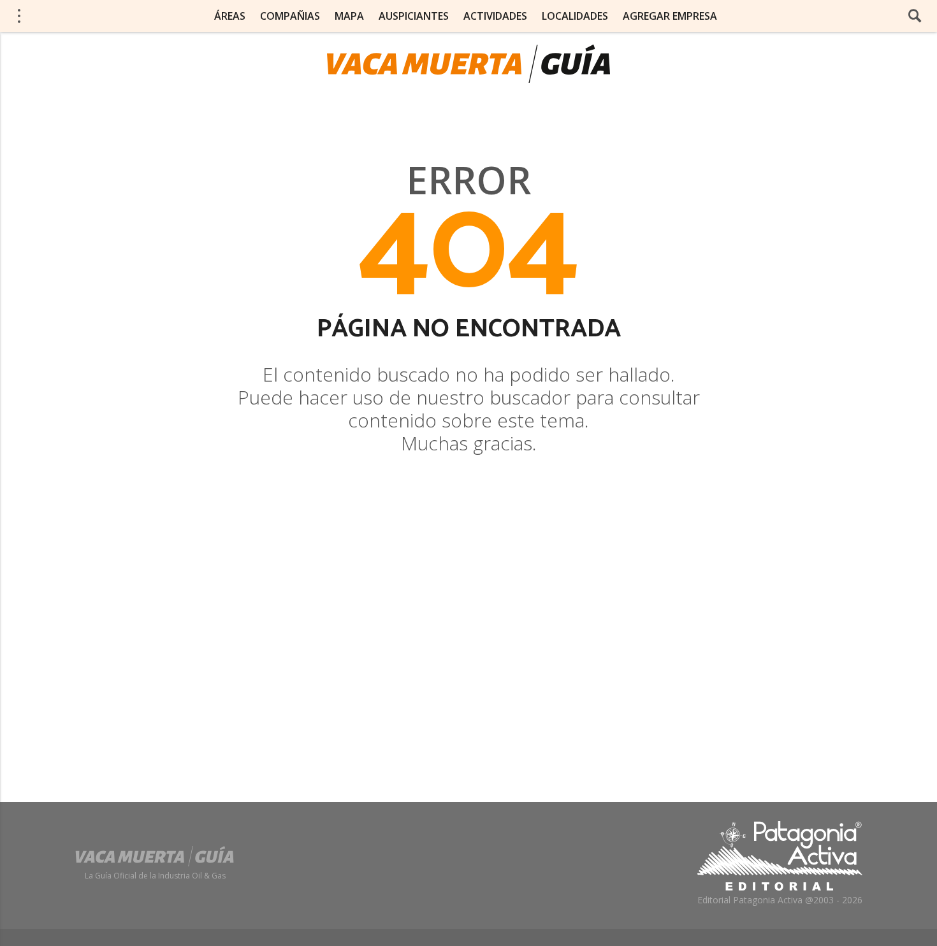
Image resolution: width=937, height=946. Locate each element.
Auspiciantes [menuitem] (414, 16)
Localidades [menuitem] (575, 16)
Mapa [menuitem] (349, 16)
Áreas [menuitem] (229, 16)
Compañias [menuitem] (290, 16)
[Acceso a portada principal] (468, 64)
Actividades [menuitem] (495, 16)
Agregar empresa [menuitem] (670, 16)
